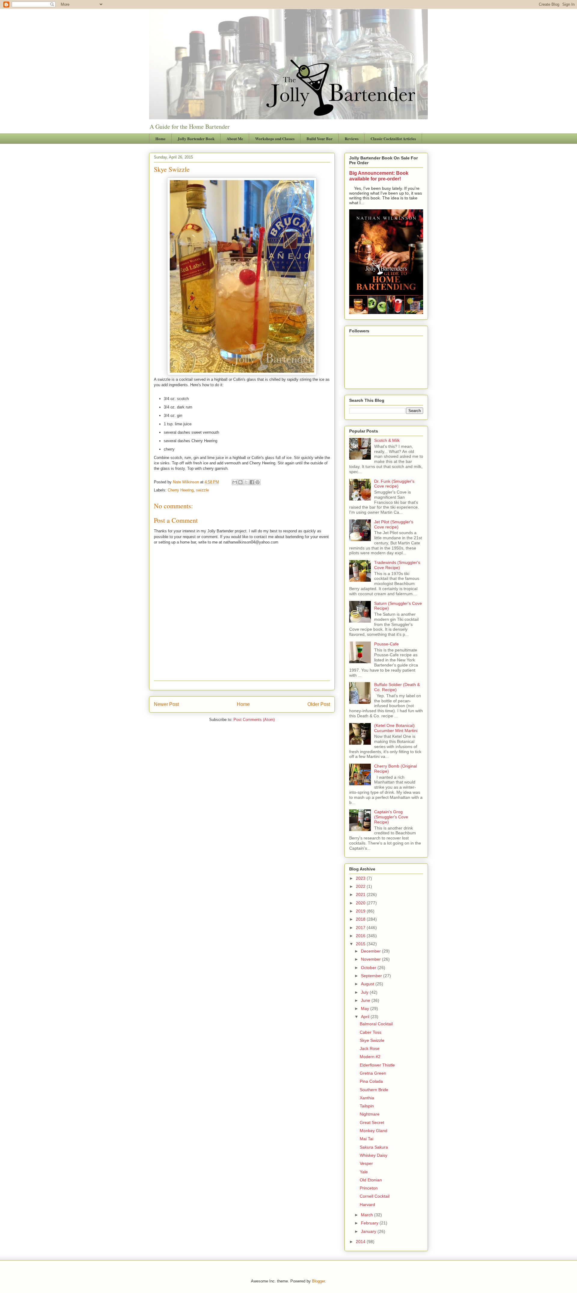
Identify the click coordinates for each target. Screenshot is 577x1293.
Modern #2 (370, 1056)
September (372, 975)
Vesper (366, 1163)
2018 (361, 919)
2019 (361, 911)
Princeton (369, 1188)
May (365, 1008)
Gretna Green (373, 1073)
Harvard (367, 1204)
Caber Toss (370, 1032)
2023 (361, 878)
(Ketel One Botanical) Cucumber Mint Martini (395, 728)
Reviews (352, 138)
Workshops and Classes (275, 138)
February (370, 1223)
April (366, 1016)
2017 (361, 927)
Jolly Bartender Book (196, 138)
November (371, 959)
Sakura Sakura (374, 1147)
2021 (361, 894)
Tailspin (367, 1106)
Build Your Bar (320, 138)
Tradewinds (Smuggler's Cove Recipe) (397, 565)
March (367, 1214)
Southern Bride (374, 1089)
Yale (364, 1171)
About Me (235, 138)
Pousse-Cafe (386, 644)
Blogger (318, 1281)
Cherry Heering (181, 490)
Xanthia (367, 1097)
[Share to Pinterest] (258, 482)
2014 (361, 1241)
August (368, 983)
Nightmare (370, 1114)
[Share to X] (246, 482)
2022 (361, 886)
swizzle (202, 490)
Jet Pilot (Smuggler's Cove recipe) (393, 524)
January (369, 1231)
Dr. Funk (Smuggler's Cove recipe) (394, 484)
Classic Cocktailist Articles (393, 138)
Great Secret (372, 1122)
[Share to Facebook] (252, 482)
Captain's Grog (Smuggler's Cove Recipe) (391, 816)
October (369, 967)
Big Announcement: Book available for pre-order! (378, 175)
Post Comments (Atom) (254, 719)
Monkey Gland (373, 1130)
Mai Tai (366, 1138)
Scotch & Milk (387, 440)
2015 (361, 943)
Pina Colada (371, 1081)
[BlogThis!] (240, 482)
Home (160, 138)
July (365, 992)
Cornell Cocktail (374, 1196)
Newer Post (166, 704)
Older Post (318, 704)
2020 (361, 902)
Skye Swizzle (372, 1040)
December (371, 951)
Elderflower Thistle (377, 1065)
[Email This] (235, 482)
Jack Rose (370, 1048)
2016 (361, 935)
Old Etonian (371, 1180)
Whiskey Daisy (373, 1155)
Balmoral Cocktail (376, 1023)
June (366, 1000)
